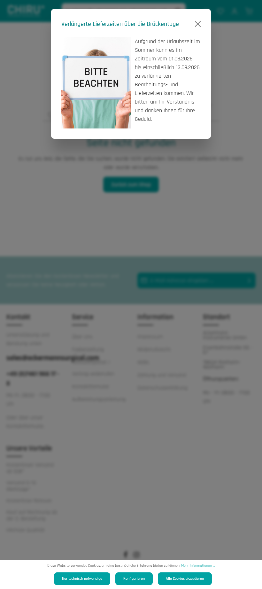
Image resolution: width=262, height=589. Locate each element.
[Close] (197, 24)
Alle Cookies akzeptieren (185, 578)
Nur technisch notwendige (82, 578)
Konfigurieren (134, 578)
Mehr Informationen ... (198, 565)
